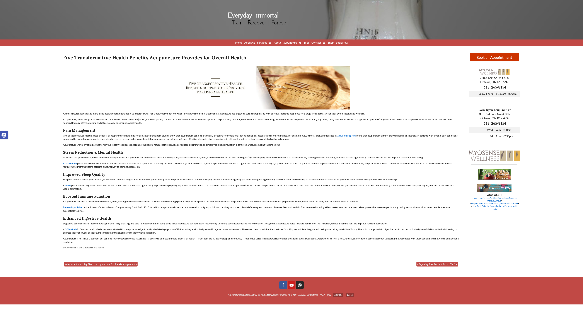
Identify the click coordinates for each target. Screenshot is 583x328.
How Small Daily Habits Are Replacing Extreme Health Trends (495, 207)
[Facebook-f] (283, 285)
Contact (316, 42)
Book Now (342, 42)
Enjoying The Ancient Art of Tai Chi (437, 264)
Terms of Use (312, 295)
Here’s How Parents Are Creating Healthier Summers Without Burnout (495, 199)
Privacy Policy (325, 295)
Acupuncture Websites (238, 295)
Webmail (338, 295)
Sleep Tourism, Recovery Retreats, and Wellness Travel (494, 203)
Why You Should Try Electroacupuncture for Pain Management (101, 264)
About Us (249, 42)
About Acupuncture (285, 42)
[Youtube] (291, 285)
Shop (331, 42)
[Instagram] (300, 285)
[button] (4, 135)
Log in (350, 295)
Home (238, 42)
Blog (307, 42)
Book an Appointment (494, 57)
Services (262, 42)
